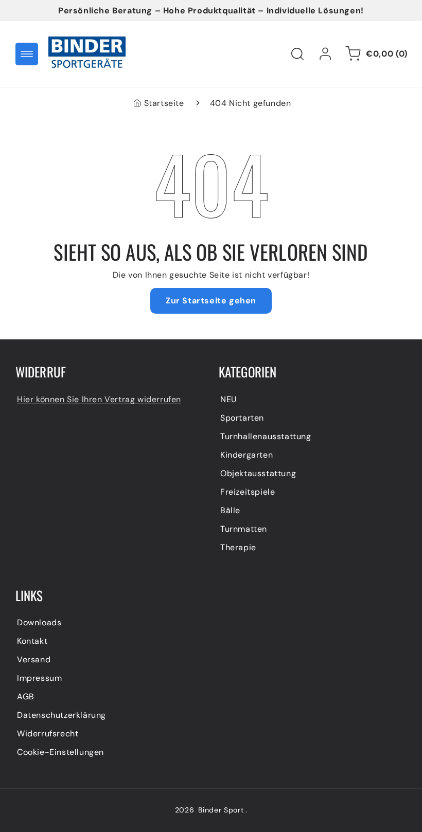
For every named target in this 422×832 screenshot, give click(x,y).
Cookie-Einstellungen (60, 752)
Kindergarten (246, 454)
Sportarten (242, 417)
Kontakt (32, 641)
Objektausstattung (258, 473)
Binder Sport (220, 810)
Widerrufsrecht (47, 733)
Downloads (39, 622)
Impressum (39, 678)
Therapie (238, 547)
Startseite (164, 103)
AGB (25, 696)
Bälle (230, 510)
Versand (33, 659)
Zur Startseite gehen (211, 300)
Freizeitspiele (247, 491)
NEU (228, 399)
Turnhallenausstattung (265, 436)
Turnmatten (243, 528)
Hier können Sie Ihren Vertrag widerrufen (99, 399)
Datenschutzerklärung (61, 715)
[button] (26, 54)
